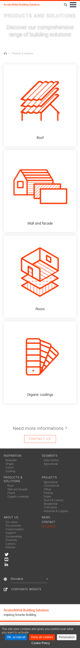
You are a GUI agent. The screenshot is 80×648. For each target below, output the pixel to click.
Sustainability (14, 536)
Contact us (40, 438)
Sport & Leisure (53, 500)
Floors (11, 493)
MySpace (48, 526)
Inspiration (12, 455)
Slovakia (17, 579)
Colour (10, 467)
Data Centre (51, 460)
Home (5, 53)
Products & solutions (13, 479)
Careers (11, 543)
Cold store (50, 507)
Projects (49, 477)
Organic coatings (18, 496)
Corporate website (26, 589)
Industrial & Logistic (56, 511)
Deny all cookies (42, 637)
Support (11, 532)
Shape (10, 464)
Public (47, 496)
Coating (10, 471)
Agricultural (51, 464)
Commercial (51, 485)
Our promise (13, 525)
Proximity (11, 540)
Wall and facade (17, 489)
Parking (48, 493)
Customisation (15, 529)
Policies (10, 547)
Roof (10, 485)
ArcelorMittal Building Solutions (22, 4)
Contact (48, 522)
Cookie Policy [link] (40, 643)
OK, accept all (16, 637)
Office (47, 489)
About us (11, 517)
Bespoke (11, 460)
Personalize (67, 637)
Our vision (12, 522)
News (46, 517)
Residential (50, 504)
